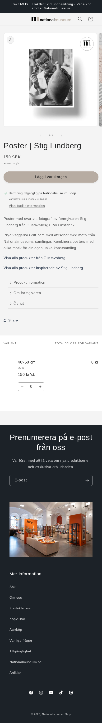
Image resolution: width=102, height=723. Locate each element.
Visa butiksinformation (27, 206)
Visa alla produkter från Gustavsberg (34, 258)
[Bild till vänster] (40, 135)
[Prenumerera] (87, 480)
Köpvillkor (17, 619)
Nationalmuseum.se (25, 662)
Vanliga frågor (20, 640)
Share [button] (13, 320)
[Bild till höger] (61, 135)
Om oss (15, 597)
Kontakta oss (20, 608)
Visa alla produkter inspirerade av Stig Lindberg (43, 268)
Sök (12, 587)
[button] (9, 19)
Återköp (15, 629)
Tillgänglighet (20, 651)
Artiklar (15, 672)
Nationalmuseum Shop (56, 714)
